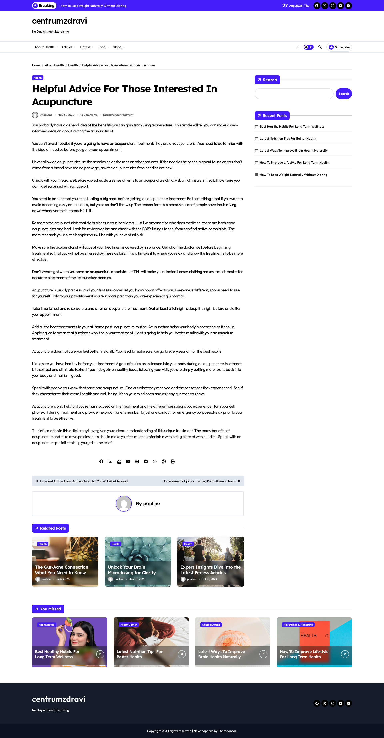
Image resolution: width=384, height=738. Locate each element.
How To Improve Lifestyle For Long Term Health (294, 162)
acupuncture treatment (118, 115)
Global (117, 47)
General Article (211, 624)
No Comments (88, 115)
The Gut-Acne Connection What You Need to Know (61, 570)
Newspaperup (203, 731)
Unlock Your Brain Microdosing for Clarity (132, 570)
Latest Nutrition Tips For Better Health (288, 138)
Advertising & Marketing (298, 624)
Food (101, 47)
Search (270, 79)
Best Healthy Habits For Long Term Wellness (292, 126)
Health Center (128, 624)
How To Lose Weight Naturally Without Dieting (293, 175)
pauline (151, 503)
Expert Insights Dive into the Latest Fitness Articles (210, 570)
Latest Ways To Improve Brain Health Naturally (294, 150)
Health (38, 77)
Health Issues (46, 624)
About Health (44, 47)
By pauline (46, 115)
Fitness (85, 47)
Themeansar (227, 731)
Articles (66, 47)
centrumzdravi (59, 21)
